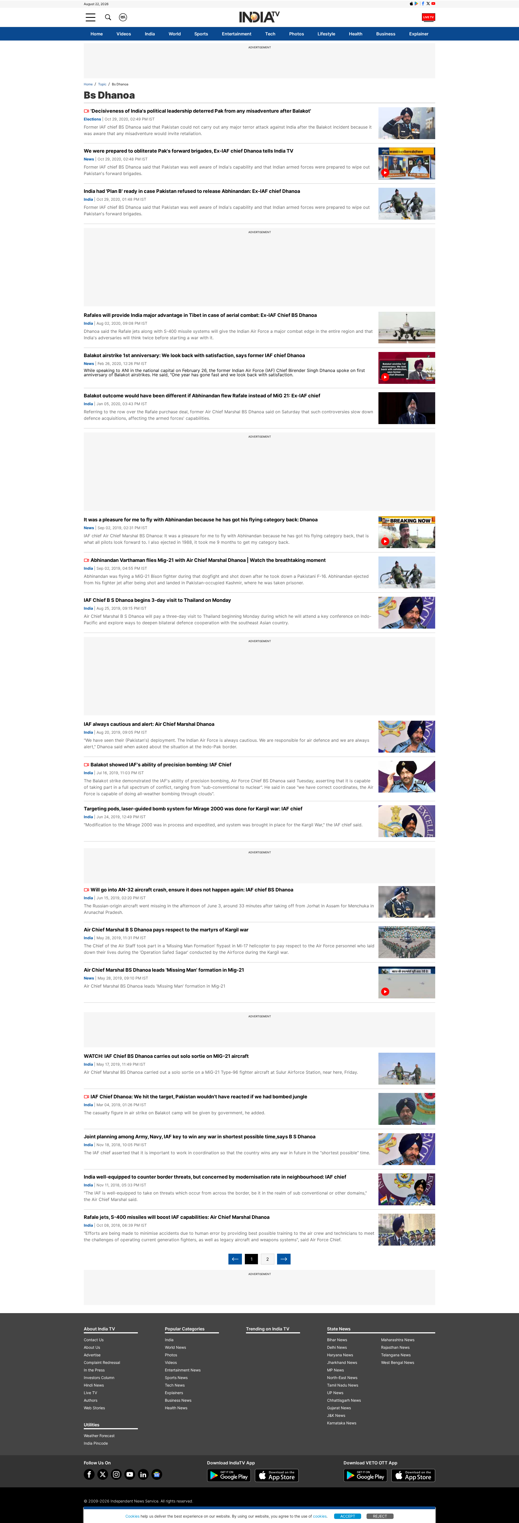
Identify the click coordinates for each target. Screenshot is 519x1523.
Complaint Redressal (102, 1362)
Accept (347, 1516)
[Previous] (235, 1259)
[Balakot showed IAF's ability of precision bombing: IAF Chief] (406, 777)
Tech (270, 33)
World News (175, 1347)
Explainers (174, 1392)
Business (385, 33)
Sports (201, 33)
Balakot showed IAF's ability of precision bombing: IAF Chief (161, 764)
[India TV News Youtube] (433, 3)
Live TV (90, 1392)
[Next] (284, 1259)
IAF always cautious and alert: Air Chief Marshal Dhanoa (149, 724)
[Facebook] (89, 1474)
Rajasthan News (395, 1347)
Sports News (176, 1377)
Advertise (92, 1355)
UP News (335, 1392)
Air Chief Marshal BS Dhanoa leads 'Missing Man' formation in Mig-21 (164, 970)
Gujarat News (339, 1407)
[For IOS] (413, 1475)
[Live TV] (428, 17)
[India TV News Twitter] (428, 3)
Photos (296, 33)
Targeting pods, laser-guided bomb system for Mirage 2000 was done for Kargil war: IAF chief (193, 808)
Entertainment (236, 33)
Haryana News (340, 1355)
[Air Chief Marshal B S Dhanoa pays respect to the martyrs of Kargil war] (406, 942)
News (89, 159)
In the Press (94, 1370)
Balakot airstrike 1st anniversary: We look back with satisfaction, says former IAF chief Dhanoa (194, 355)
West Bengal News (397, 1362)
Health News (176, 1407)
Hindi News (94, 1385)
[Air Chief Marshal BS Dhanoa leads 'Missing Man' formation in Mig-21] (406, 982)
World (175, 33)
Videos (124, 33)
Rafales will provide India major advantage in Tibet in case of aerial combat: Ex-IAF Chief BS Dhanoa (200, 315)
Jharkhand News (342, 1362)
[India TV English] (259, 17)
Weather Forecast (99, 1435)
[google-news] (156, 1474)
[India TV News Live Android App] (229, 1475)
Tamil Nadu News (342, 1385)
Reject (380, 1516)
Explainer (418, 33)
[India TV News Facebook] (423, 3)
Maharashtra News (397, 1339)
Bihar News (337, 1339)
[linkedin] (143, 1474)
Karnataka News (341, 1423)
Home (97, 33)
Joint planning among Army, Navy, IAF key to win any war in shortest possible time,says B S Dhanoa (199, 1136)
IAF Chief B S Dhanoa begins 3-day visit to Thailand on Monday (157, 600)
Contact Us (94, 1339)
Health (355, 33)
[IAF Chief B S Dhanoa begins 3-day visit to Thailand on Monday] (406, 613)
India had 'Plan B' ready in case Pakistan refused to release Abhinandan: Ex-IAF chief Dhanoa (192, 191)
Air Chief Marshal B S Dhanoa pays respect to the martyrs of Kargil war (166, 929)
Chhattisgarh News (344, 1400)
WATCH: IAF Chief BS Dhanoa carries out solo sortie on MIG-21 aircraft (166, 1056)
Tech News (175, 1385)
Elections (92, 119)
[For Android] (365, 1475)
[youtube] (129, 1474)
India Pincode (96, 1443)
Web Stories (94, 1407)
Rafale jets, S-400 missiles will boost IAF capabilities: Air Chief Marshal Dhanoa (177, 1217)
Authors (90, 1400)
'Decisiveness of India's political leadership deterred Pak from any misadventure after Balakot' (201, 111)
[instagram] (116, 1474)
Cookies (132, 1516)
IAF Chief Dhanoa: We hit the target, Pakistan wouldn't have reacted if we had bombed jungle (199, 1096)
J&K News (336, 1415)
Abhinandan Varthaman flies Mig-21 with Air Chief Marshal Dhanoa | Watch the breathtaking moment (208, 560)
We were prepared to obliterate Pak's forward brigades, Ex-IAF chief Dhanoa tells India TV (188, 151)
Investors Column (99, 1377)
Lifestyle (326, 33)
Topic (102, 84)
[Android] (416, 3)
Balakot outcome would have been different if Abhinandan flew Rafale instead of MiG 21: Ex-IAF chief (202, 395)
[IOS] (411, 3)
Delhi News (337, 1347)
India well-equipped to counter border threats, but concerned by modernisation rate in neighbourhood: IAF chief (215, 1177)
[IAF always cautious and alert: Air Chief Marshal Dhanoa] (406, 737)
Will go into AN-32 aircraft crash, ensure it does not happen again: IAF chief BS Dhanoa (192, 890)
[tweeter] (102, 1474)
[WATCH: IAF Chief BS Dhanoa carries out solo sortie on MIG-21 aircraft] (406, 1069)
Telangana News (396, 1355)
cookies (320, 1516)
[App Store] (277, 1475)
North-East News (342, 1377)
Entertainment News (183, 1370)
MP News (335, 1370)
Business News (178, 1400)
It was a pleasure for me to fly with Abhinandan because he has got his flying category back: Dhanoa (201, 519)
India (150, 33)
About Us (92, 1347)
